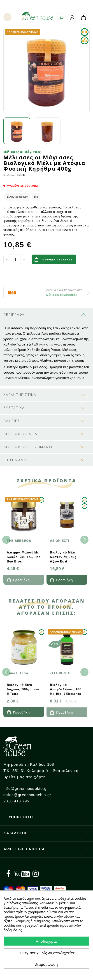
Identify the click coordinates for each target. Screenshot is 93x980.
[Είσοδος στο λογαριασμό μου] (72, 17)
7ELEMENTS (60, 673)
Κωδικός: (9, 175)
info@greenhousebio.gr (25, 788)
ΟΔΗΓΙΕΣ (11, 421)
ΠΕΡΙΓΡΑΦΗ (14, 315)
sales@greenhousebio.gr (27, 795)
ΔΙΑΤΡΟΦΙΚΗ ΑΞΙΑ (20, 434)
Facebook (8, 873)
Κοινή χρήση (8, 275)
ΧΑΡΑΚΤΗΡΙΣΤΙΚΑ (19, 395)
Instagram (35, 873)
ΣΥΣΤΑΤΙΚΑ (14, 408)
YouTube (22, 873)
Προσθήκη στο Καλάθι (57, 259)
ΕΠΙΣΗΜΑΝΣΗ (16, 460)
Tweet (21, 275)
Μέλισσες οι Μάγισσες (22, 152)
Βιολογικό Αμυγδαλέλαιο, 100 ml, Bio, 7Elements (65, 689)
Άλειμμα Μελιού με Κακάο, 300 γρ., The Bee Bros (23, 557)
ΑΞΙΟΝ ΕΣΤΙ (59, 540)
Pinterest (33, 275)
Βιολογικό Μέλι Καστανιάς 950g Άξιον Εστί (63, 557)
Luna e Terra (17, 673)
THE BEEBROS (19, 540)
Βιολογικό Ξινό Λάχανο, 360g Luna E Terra (23, 689)
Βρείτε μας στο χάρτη (24, 777)
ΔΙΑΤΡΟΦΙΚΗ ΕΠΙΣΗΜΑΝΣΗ (28, 447)
